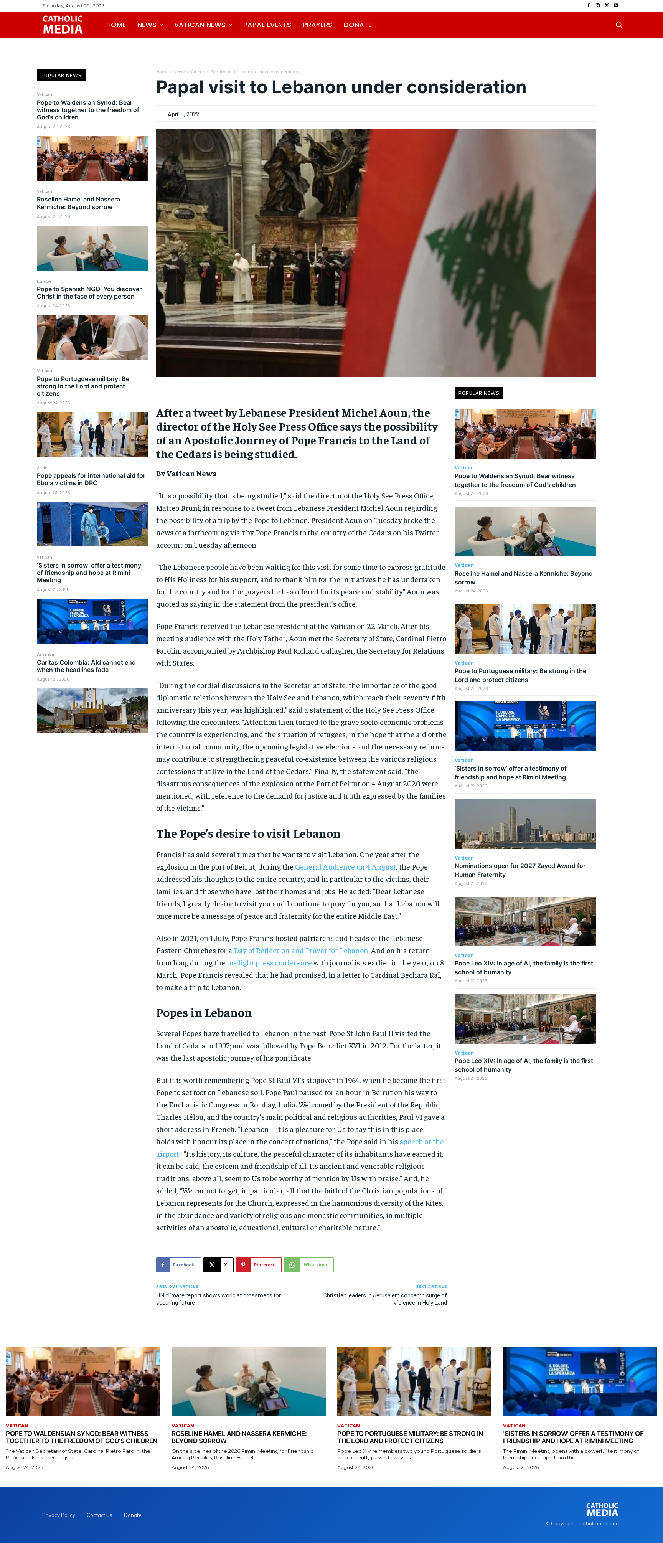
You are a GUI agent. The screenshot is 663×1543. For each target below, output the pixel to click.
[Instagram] (597, 5)
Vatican (44, 94)
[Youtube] (616, 5)
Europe (44, 281)
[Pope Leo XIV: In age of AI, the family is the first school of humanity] (525, 921)
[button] (618, 24)
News (179, 71)
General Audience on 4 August (345, 866)
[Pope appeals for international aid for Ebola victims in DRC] (92, 524)
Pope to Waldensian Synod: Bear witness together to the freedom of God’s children (88, 110)
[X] (607, 5)
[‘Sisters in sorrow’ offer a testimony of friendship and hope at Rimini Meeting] (92, 621)
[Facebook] (588, 5)
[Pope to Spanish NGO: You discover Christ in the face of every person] (92, 337)
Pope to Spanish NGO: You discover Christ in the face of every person (89, 292)
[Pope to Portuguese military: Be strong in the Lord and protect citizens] (92, 434)
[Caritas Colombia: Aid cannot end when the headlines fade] (92, 710)
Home (162, 71)
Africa (43, 467)
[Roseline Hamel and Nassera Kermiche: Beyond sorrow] (92, 248)
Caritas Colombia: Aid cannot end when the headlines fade (86, 665)
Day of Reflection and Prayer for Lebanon (301, 950)
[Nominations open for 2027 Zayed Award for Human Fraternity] (525, 824)
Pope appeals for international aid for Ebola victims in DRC (91, 479)
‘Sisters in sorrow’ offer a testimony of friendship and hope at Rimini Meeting (89, 572)
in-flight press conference (269, 962)
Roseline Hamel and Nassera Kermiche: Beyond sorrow (78, 202)
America (45, 654)
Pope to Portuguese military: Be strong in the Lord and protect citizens (83, 386)
